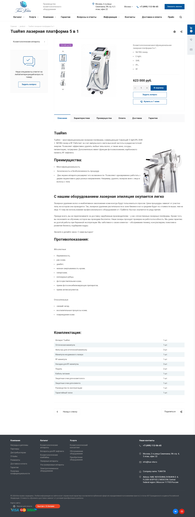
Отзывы (13, 456)
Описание (62, 118)
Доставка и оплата (152, 17)
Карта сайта (15, 503)
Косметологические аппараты (26, 42)
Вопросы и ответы (86, 17)
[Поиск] (181, 17)
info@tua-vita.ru (150, 462)
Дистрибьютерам (18, 452)
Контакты (130, 17)
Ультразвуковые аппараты (52, 465)
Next (63, 89)
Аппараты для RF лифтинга (52, 451)
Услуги (32, 17)
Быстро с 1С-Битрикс (46, 506)
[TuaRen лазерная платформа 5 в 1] (98, 70)
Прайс (171, 17)
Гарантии (65, 17)
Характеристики (82, 118)
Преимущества (104, 118)
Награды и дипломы (19, 445)
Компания (48, 17)
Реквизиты (15, 460)
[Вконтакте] (175, 511)
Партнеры (14, 449)
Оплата (121, 118)
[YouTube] (182, 511)
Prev (63, 51)
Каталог (17, 17)
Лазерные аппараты (49, 461)
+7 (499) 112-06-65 (149, 6)
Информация (111, 17)
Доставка (137, 118)
